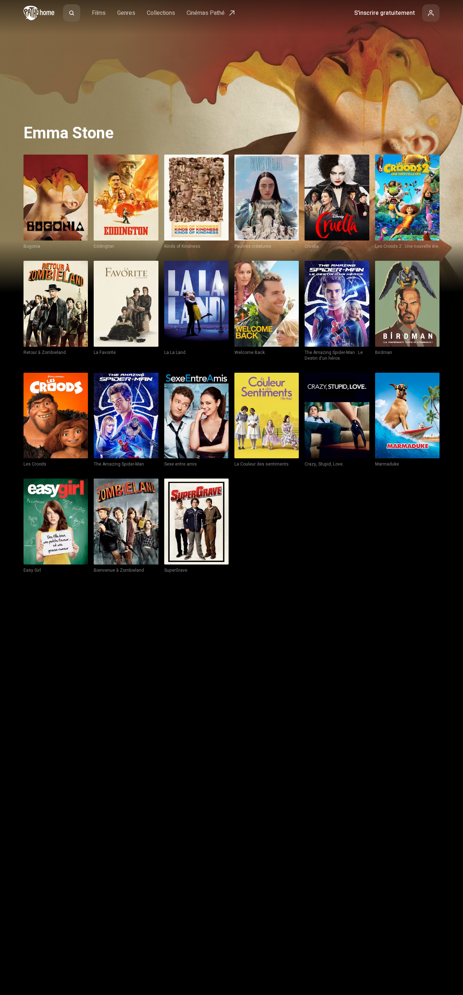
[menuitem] (71, 13)
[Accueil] (39, 13)
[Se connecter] (430, 13)
